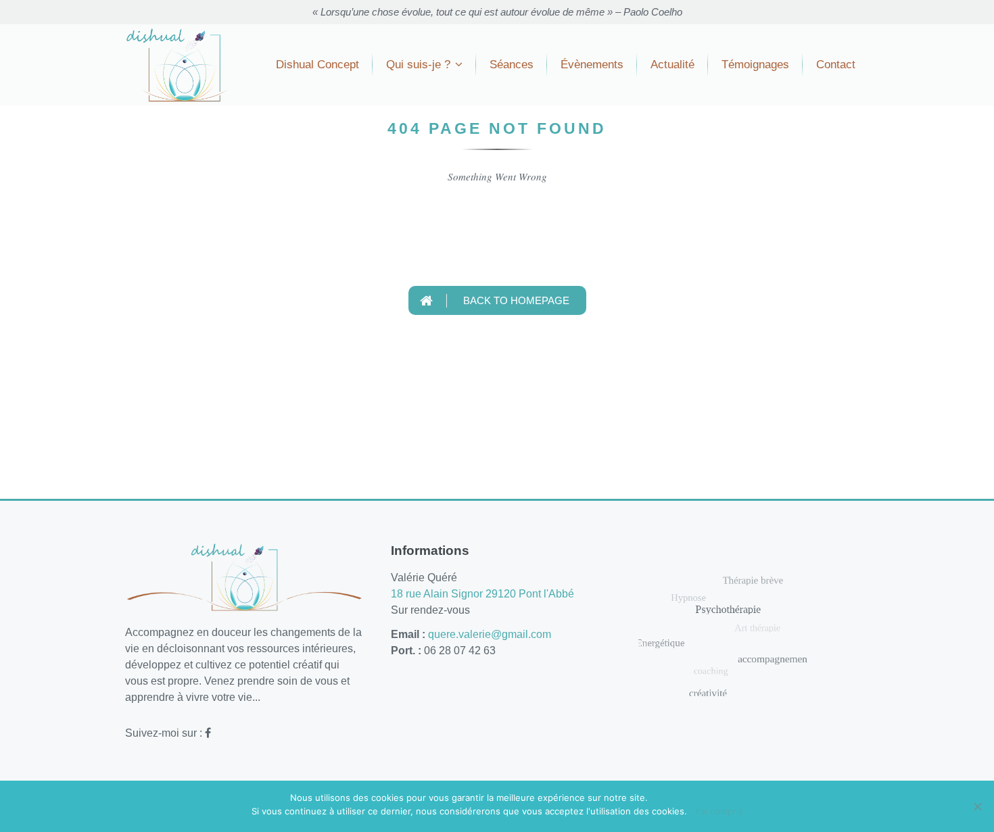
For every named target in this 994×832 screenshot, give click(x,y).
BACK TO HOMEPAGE (514, 300)
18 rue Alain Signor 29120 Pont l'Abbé (482, 593)
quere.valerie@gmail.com (489, 634)
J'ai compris (718, 811)
